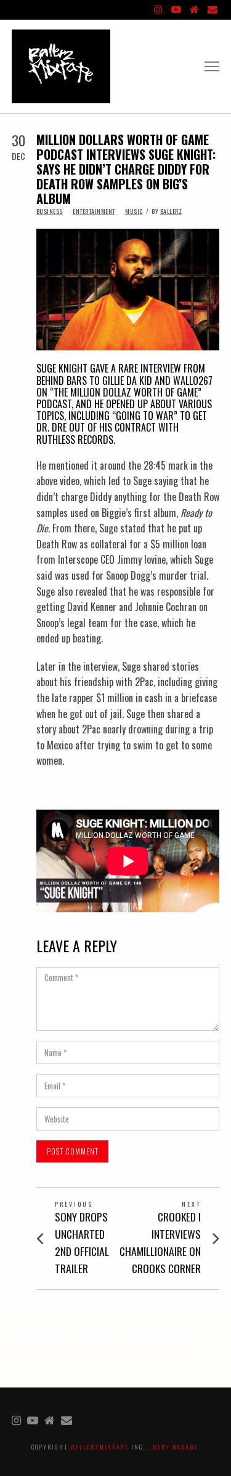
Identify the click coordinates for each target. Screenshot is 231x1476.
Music (134, 211)
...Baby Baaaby (172, 1446)
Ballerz (171, 211)
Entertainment (94, 211)
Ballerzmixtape (100, 1446)
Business (49, 211)
